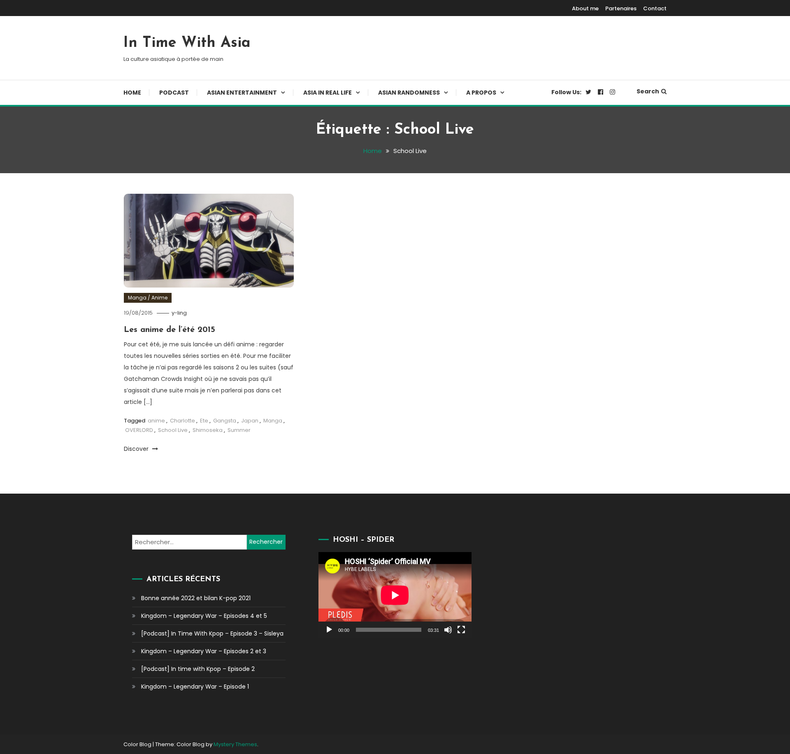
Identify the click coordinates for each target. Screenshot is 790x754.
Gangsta (224, 421)
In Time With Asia (187, 43)
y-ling (179, 313)
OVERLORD (139, 430)
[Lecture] (329, 630)
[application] (395, 595)
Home (132, 92)
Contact (655, 8)
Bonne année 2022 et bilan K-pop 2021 (196, 598)
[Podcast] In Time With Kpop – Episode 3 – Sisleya (212, 633)
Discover (137, 449)
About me (585, 8)
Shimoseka (208, 430)
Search (648, 91)
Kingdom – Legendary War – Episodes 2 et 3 (203, 651)
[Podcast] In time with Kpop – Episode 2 (198, 669)
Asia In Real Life (327, 92)
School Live (173, 430)
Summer (239, 430)
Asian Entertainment (242, 92)
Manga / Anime (147, 297)
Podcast (174, 92)
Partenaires (621, 8)
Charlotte (182, 421)
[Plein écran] (461, 630)
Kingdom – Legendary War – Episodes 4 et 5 (204, 616)
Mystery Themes (235, 744)
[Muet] (448, 630)
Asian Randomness (409, 92)
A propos (481, 92)
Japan (249, 421)
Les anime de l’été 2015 (169, 330)
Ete (204, 421)
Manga (272, 421)
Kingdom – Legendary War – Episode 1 (195, 686)
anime (156, 421)
